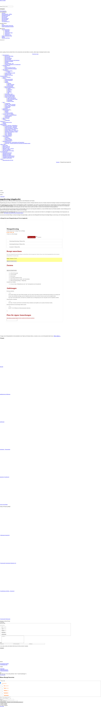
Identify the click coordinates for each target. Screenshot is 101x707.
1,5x (12, 261)
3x (15, 261)
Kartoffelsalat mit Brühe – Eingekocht (7, 591)
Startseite (57, 162)
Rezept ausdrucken (32, 237)
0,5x (8, 261)
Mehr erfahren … (57, 336)
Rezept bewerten (3, 702)
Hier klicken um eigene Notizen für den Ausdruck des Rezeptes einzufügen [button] (20, 318)
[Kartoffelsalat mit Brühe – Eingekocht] (23, 589)
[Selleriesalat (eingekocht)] (23, 533)
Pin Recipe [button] (39, 237)
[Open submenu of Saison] (5, 119)
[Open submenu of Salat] (4, 102)
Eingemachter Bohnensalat (5, 618)
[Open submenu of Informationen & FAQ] (11, 141)
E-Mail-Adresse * (3, 700)
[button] (7, 232)
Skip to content (3, 0)
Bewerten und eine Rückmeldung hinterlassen (15, 702)
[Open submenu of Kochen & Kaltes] (7, 76)
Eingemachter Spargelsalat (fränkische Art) (8, 563)
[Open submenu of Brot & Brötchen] (9, 55)
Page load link (2, 674)
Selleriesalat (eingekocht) (5, 535)
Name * (1, 699)
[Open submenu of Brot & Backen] (6, 11)
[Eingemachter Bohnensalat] (23, 617)
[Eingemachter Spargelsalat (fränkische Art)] (23, 561)
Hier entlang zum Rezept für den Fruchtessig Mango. (13, 212)
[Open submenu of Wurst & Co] (5, 121)
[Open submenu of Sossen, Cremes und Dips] (14, 97)
